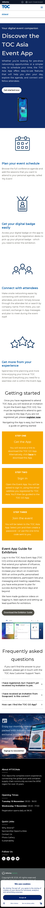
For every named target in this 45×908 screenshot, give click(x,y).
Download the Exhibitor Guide (18, 612)
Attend (5, 14)
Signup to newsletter (14, 751)
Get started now (12, 90)
